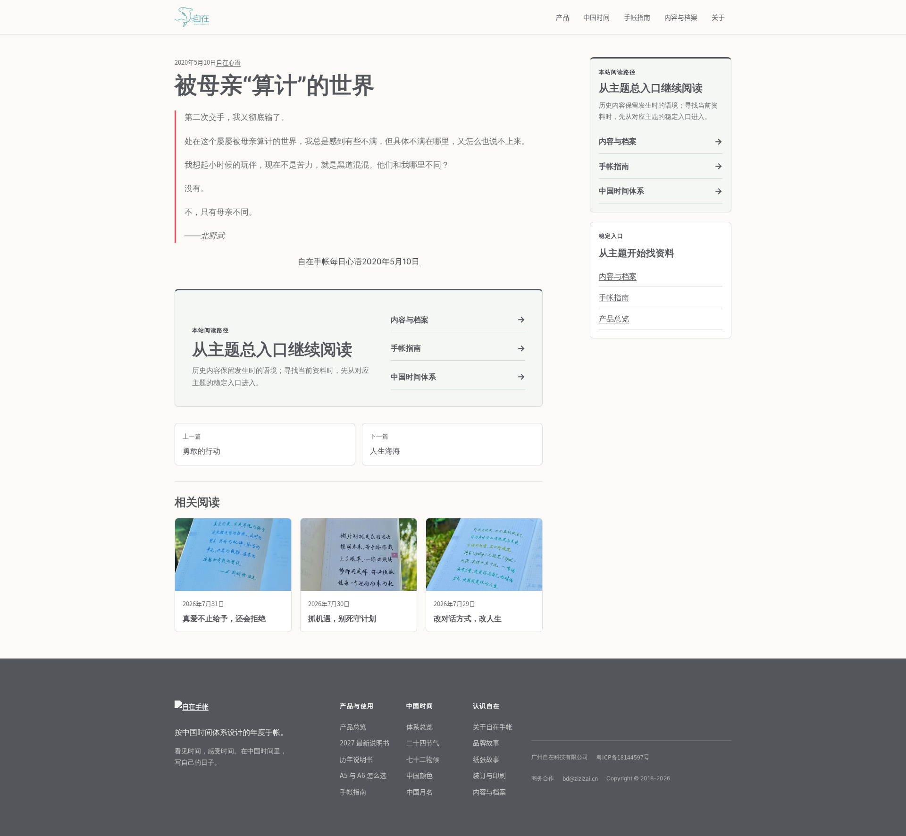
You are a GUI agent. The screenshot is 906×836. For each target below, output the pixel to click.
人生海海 (385, 444)
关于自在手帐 (492, 726)
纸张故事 (486, 759)
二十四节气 (422, 742)
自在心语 (228, 62)
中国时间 (596, 17)
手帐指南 (637, 17)
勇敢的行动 (201, 444)
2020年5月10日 (390, 261)
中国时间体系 (458, 376)
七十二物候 (422, 759)
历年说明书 (356, 759)
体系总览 (419, 726)
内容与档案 (680, 17)
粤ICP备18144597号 (622, 757)
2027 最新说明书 (364, 742)
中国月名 (419, 791)
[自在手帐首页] (231, 706)
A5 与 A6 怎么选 (363, 775)
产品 (562, 17)
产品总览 (614, 318)
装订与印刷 (489, 775)
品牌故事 (486, 742)
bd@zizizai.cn (580, 778)
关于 (718, 17)
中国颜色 (419, 775)
